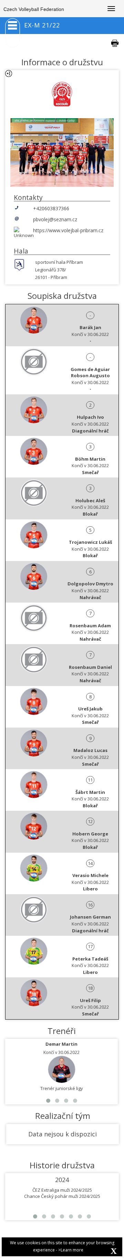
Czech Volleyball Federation (33, 9)
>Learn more (70, 1250)
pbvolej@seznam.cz (55, 219)
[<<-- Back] (8, 73)
